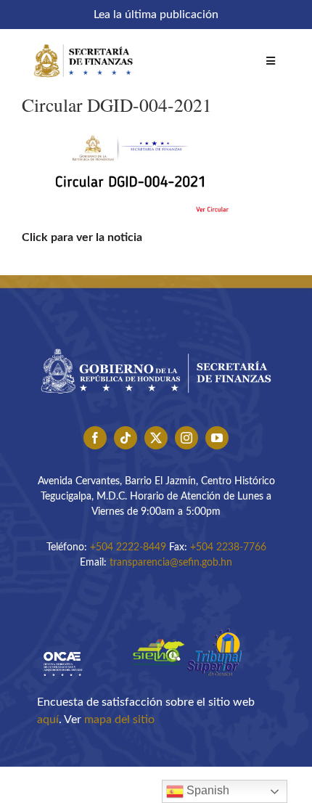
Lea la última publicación (156, 14)
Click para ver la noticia (82, 237)
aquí (48, 719)
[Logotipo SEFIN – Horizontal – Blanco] (83, 42)
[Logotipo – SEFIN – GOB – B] (156, 343)
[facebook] (95, 437)
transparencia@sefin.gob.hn (171, 563)
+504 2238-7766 (228, 547)
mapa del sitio (119, 719)
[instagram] (186, 437)
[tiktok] (125, 437)
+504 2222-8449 (128, 547)
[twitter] (156, 437)
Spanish (206, 790)
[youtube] (217, 437)
